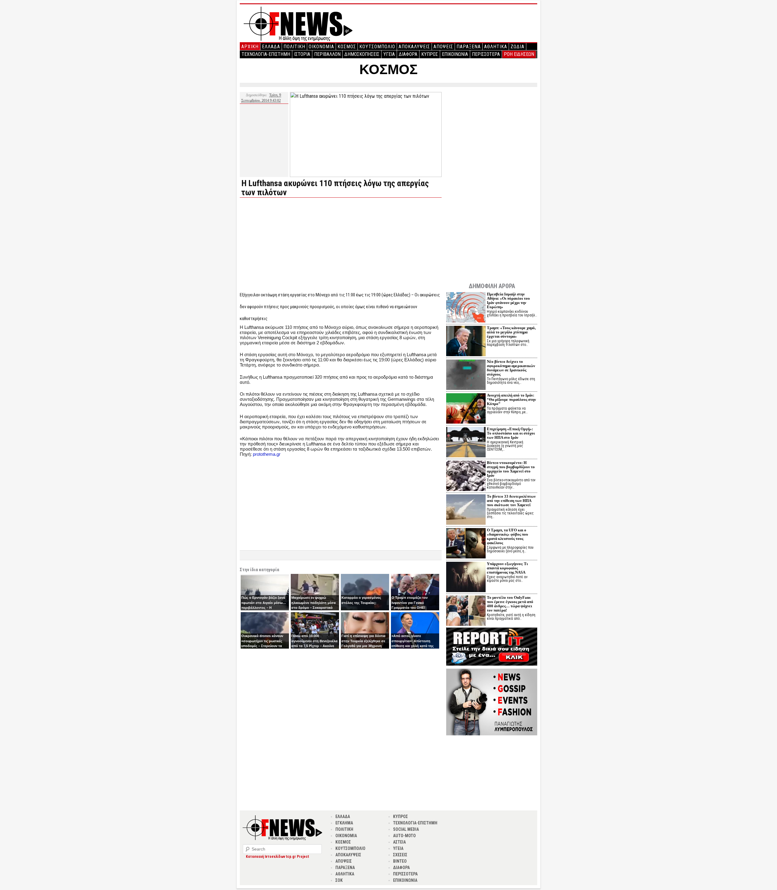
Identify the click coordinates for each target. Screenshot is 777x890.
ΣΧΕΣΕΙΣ (400, 854)
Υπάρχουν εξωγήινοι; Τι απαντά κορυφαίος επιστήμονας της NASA (507, 568)
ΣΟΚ (339, 880)
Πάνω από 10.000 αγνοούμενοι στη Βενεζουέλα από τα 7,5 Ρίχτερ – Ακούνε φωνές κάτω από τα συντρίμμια (314, 646)
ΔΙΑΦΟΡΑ (408, 54)
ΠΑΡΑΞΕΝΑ (468, 46)
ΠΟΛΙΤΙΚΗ (294, 46)
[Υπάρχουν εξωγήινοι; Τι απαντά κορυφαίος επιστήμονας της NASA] (466, 578)
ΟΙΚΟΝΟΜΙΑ (321, 46)
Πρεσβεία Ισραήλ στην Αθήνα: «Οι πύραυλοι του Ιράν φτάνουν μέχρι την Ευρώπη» (508, 300)
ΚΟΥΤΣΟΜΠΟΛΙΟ (377, 46)
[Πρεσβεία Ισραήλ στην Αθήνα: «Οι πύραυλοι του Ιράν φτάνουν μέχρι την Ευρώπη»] (466, 308)
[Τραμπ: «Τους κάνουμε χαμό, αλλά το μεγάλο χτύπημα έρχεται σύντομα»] (466, 342)
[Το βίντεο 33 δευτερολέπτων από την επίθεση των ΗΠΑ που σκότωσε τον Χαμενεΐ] (466, 510)
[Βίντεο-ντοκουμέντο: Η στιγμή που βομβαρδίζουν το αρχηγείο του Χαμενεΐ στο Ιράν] (466, 477)
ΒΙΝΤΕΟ (400, 861)
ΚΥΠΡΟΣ (429, 54)
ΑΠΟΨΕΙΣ (443, 46)
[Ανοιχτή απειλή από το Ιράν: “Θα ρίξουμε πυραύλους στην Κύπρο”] (466, 409)
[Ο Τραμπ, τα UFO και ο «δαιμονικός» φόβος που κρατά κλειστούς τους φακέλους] (466, 544)
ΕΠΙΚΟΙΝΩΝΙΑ (455, 54)
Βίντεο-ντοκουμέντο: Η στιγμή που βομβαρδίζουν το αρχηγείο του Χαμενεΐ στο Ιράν (511, 469)
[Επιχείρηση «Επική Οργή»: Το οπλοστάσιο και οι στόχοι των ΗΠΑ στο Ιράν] (466, 443)
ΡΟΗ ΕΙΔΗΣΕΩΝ (519, 54)
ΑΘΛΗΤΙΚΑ (495, 46)
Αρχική (250, 46)
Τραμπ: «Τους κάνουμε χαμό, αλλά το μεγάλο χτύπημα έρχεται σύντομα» (511, 332)
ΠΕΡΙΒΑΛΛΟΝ (327, 54)
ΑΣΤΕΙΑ (399, 842)
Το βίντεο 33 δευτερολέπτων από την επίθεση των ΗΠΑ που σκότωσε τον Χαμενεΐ (511, 500)
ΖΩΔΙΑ (517, 46)
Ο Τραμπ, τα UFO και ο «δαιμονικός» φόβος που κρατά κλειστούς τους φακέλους (507, 536)
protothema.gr (266, 454)
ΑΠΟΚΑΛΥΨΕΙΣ (414, 46)
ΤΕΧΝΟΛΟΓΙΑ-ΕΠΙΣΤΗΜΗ (266, 54)
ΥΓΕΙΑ (389, 54)
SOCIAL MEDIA (406, 829)
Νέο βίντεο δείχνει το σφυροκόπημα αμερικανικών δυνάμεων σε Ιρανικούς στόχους (511, 368)
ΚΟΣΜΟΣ (347, 46)
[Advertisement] (291, 244)
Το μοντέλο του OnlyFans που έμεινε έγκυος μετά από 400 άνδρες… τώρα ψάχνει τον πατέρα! (510, 603)
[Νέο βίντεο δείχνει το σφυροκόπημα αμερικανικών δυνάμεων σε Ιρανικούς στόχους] (466, 375)
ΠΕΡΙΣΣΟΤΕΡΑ (486, 54)
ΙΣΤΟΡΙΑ (302, 54)
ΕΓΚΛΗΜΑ (344, 822)
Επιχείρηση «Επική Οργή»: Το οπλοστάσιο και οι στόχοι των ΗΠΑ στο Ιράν (511, 433)
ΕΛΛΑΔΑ (271, 46)
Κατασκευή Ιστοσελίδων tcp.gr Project (277, 856)
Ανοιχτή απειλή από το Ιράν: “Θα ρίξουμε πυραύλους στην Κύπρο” (511, 399)
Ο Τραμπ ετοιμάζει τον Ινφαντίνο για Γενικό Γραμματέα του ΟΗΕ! (410, 602)
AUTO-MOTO (404, 835)
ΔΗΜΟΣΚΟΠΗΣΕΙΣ (361, 54)
